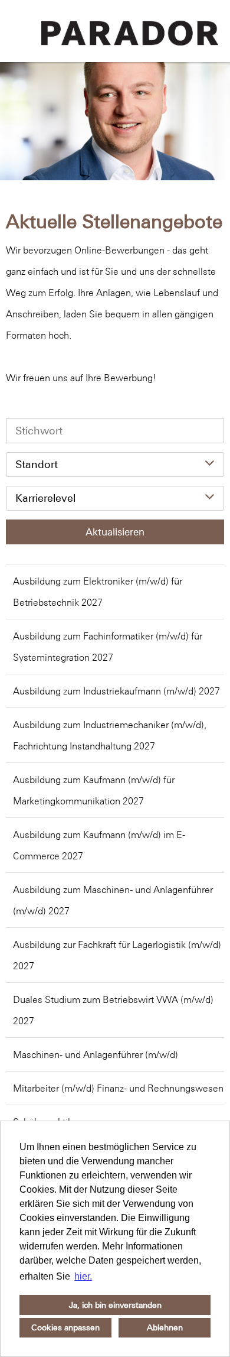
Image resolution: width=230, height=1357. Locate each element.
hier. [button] (83, 1276)
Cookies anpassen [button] (65, 1327)
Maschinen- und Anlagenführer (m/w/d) (95, 1054)
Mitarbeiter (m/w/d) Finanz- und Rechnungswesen (118, 1088)
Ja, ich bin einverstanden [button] (115, 1305)
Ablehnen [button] (165, 1327)
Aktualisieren (115, 532)
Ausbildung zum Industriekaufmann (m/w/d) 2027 (116, 691)
